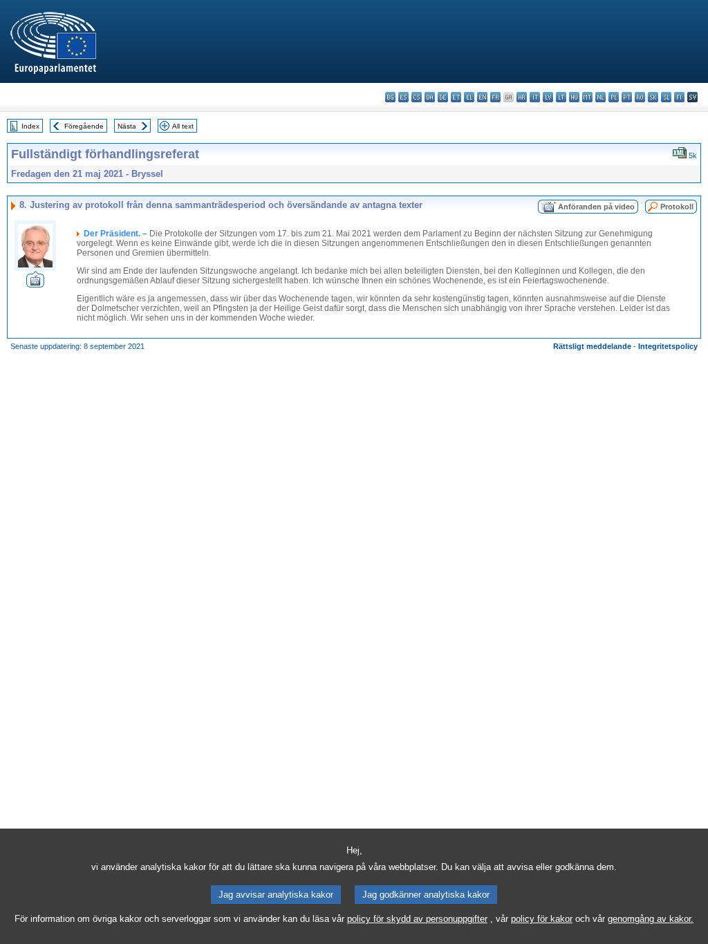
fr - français (495, 97)
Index (30, 126)
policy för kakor (541, 919)
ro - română (640, 97)
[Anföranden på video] (35, 284)
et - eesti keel (456, 97)
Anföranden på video (596, 206)
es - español (403, 97)
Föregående (84, 126)
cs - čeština (416, 97)
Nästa (127, 126)
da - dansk (430, 97)
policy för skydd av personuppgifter (417, 919)
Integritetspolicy (668, 346)
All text (183, 126)
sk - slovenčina (653, 97)
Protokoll (676, 206)
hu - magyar (574, 97)
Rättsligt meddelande (592, 346)
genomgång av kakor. (650, 919)
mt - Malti (587, 97)
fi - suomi (679, 97)
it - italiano (535, 97)
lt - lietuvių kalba (561, 97)
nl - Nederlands (600, 97)
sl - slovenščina (666, 97)
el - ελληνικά (469, 97)
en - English (482, 97)
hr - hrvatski (521, 97)
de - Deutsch (443, 97)
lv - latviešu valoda (548, 97)
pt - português (627, 97)
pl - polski (613, 97)
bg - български (390, 97)
